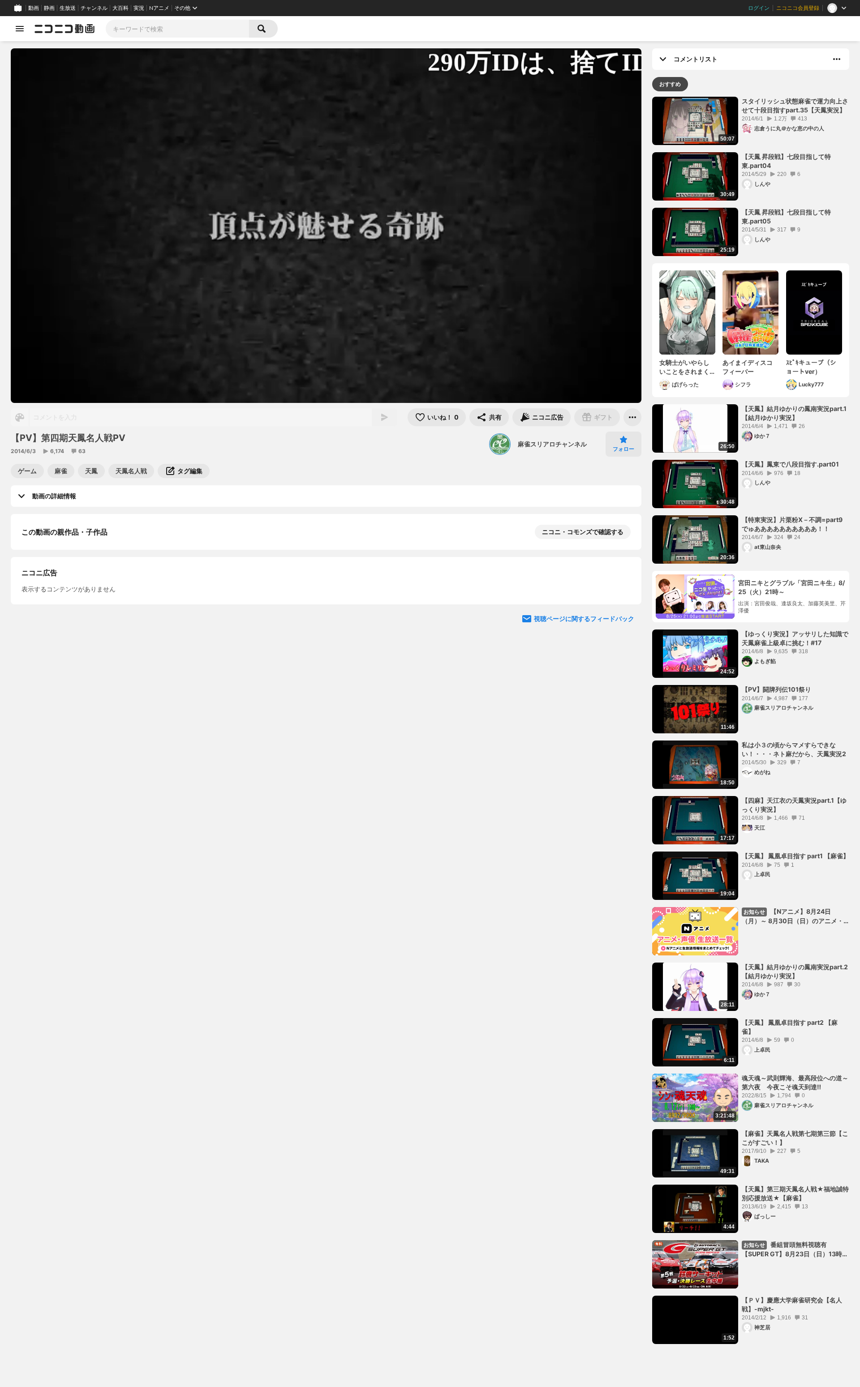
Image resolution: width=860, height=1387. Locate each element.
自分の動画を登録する (72, 624)
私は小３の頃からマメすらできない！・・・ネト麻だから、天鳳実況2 (794, 749)
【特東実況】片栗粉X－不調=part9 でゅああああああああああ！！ (795, 524)
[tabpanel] (750, 720)
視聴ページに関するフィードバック (584, 792)
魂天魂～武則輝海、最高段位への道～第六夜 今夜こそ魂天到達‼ (795, 1082)
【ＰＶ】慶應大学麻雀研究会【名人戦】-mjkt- (792, 1304)
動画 (33, 8)
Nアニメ (159, 8)
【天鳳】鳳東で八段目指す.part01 (790, 464)
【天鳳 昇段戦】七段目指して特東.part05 (786, 216)
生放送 (68, 8)
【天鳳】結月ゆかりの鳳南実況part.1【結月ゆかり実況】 (794, 413)
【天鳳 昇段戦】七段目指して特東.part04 (786, 161)
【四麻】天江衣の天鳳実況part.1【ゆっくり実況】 (794, 804)
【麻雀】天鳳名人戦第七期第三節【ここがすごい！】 (795, 1138)
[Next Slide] (623, 707)
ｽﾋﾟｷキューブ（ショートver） (811, 367)
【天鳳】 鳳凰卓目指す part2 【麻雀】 (790, 1027)
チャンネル (94, 8)
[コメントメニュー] (837, 59)
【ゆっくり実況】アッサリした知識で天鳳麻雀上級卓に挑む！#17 (795, 638)
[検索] (263, 29)
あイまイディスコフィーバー (747, 367)
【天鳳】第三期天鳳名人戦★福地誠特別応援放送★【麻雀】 (795, 1193)
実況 (138, 8)
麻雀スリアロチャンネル (552, 444)
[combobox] (177, 29)
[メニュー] (632, 417)
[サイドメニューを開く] (20, 29)
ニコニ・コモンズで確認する (583, 531)
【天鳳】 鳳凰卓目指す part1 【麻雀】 (795, 856)
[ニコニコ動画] (64, 28)
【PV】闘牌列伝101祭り (776, 689)
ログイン (759, 8)
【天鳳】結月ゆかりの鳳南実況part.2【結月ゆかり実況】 (795, 971)
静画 (49, 8)
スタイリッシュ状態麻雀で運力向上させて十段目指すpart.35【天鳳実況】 (795, 105)
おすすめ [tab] (670, 84)
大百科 (120, 8)
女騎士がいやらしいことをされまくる (684, 367)
